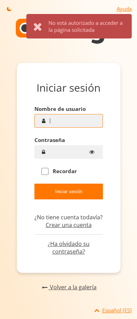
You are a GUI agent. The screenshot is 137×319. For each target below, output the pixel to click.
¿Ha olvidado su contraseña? (69, 247)
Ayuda (124, 8)
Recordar (64, 171)
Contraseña (49, 139)
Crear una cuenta (69, 225)
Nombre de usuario (60, 108)
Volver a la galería (72, 287)
